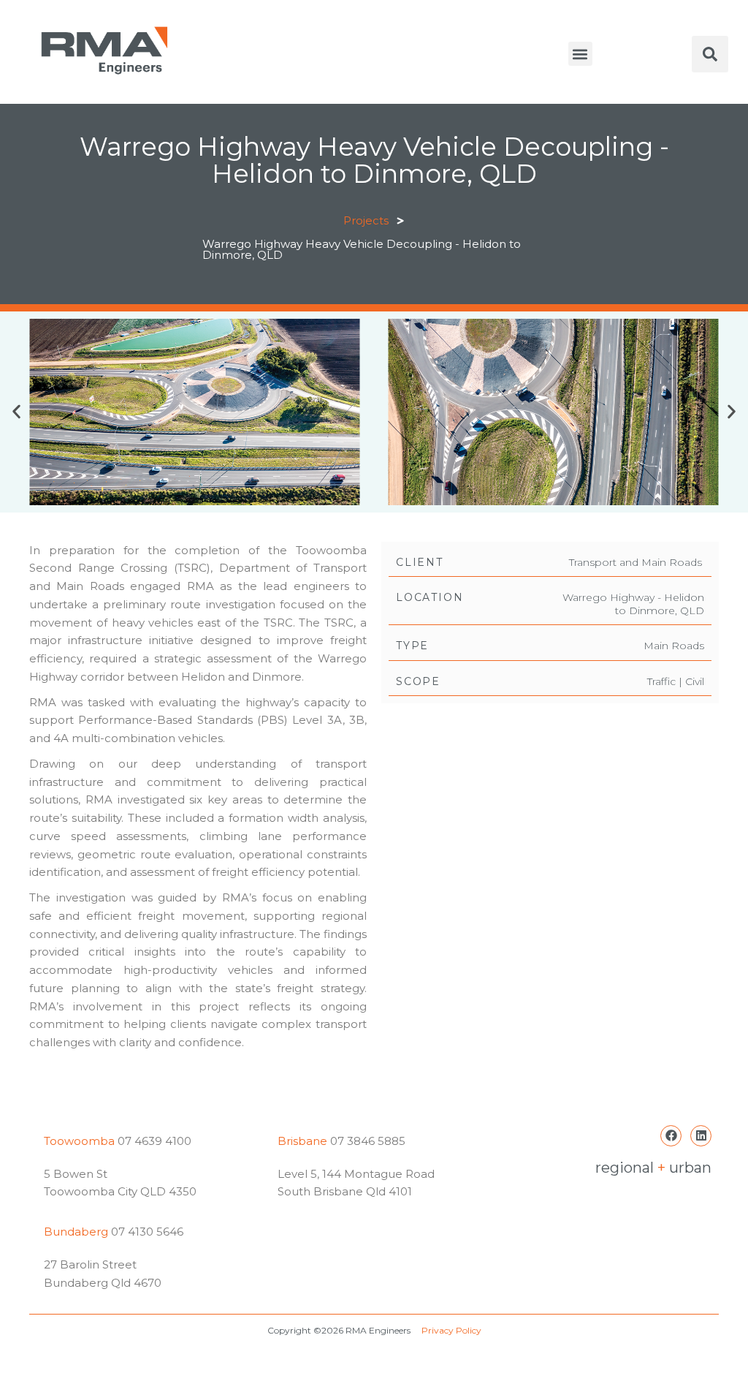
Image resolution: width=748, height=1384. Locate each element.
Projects (366, 220)
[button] (580, 54)
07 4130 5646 (147, 1232)
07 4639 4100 (153, 1141)
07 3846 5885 (367, 1141)
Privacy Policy (451, 1330)
